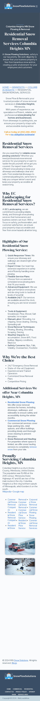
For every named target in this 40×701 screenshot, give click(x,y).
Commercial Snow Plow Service (22, 514)
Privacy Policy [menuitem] (21, 692)
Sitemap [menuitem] (32, 692)
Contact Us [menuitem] (9, 692)
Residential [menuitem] (28, 689)
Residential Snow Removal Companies (12, 517)
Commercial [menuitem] (17, 689)
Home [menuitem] (9, 689)
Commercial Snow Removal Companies (12, 504)
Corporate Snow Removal (33, 502)
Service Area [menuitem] (23, 694)
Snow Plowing (32, 516)
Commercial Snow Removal (22, 505)
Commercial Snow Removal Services (33, 524)
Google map (18, 491)
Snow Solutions (21, 660)
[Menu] (37, 6)
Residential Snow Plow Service (22, 524)
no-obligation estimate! (23, 134)
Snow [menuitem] (14, 694)
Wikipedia (6, 491)
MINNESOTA (18, 87)
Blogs (14, 663)
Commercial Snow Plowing (33, 510)
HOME (5, 87)
